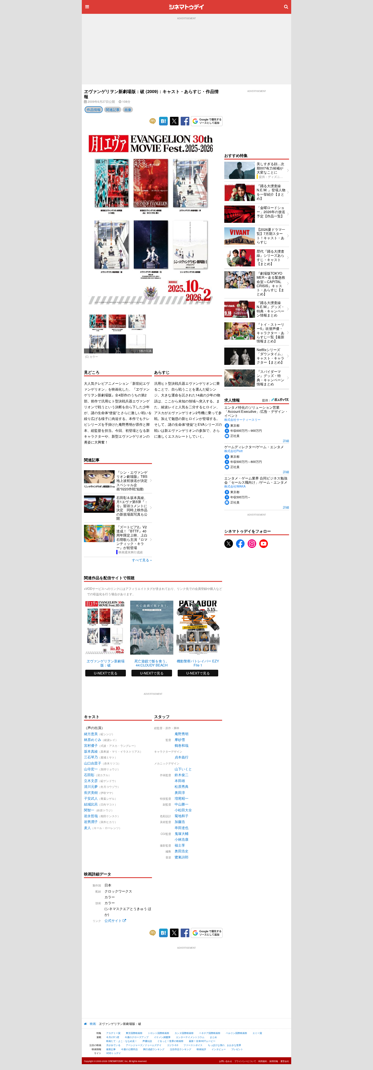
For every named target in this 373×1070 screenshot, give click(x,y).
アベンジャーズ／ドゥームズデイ (143, 1045)
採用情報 (273, 1061)
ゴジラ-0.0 (172, 1045)
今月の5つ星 (112, 1037)
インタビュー (219, 1049)
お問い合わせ (225, 1061)
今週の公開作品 (129, 1049)
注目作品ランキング (180, 1049)
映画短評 (201, 1049)
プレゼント (237, 1049)
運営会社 (284, 1061)
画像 (127, 109)
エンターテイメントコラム (190, 1037)
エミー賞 (257, 1033)
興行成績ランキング (153, 1049)
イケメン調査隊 (162, 1037)
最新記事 (111, 1049)
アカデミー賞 (113, 1033)
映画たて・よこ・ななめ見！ (121, 1041)
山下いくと (183, 768)
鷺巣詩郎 (181, 857)
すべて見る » (142, 559)
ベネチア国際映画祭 (209, 1033)
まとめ (213, 1037)
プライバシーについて (245, 1061)
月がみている (113, 1045)
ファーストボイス (192, 1045)
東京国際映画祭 (134, 1033)
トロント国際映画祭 (158, 1033)
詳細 (286, 440)
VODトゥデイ (113, 1053)
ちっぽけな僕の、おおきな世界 (224, 1045)
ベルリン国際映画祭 (236, 1033)
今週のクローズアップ (137, 1037)
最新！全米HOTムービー (202, 1041)
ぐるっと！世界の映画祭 (170, 1041)
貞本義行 (181, 757)
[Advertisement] (186, 52)
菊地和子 (181, 815)
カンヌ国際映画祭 (184, 1033)
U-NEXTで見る (105, 673)
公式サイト (113, 920)
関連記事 (113, 109)
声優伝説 (147, 1041)
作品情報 (94, 109)
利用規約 (262, 1061)
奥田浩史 (181, 850)
